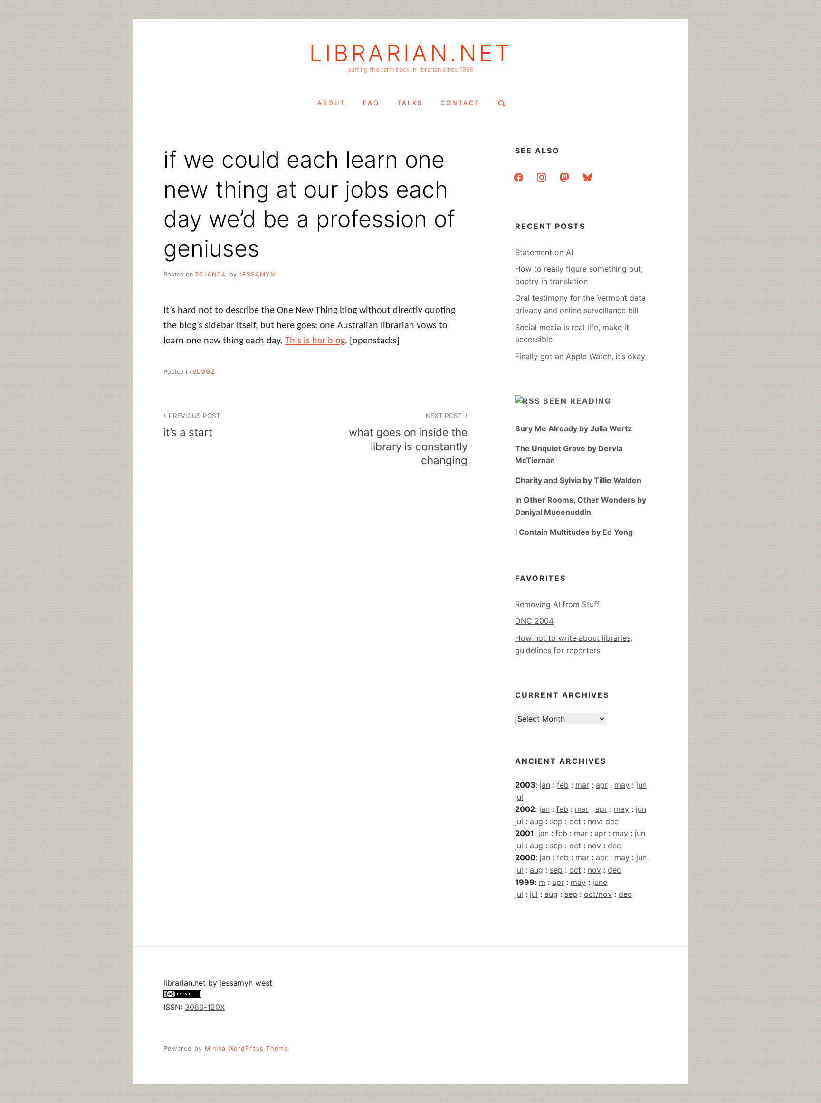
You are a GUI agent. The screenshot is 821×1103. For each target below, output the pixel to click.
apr (602, 784)
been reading (577, 401)
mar (582, 784)
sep (556, 821)
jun (641, 784)
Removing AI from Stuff (557, 604)
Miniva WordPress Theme (246, 1048)
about (331, 102)
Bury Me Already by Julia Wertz (573, 428)
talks (410, 102)
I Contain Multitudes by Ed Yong (574, 532)
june (599, 882)
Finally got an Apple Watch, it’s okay (580, 356)
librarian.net (410, 53)
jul (519, 797)
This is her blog (315, 341)
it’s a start (191, 425)
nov (594, 821)
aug (536, 821)
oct (575, 821)
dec (612, 821)
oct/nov (598, 894)
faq (371, 102)
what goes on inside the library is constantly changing (408, 439)
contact (460, 102)
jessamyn (257, 274)
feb (563, 784)
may (622, 784)
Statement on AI (544, 252)
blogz (203, 371)
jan (545, 784)
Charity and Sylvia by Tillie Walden (578, 480)
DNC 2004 (534, 621)
